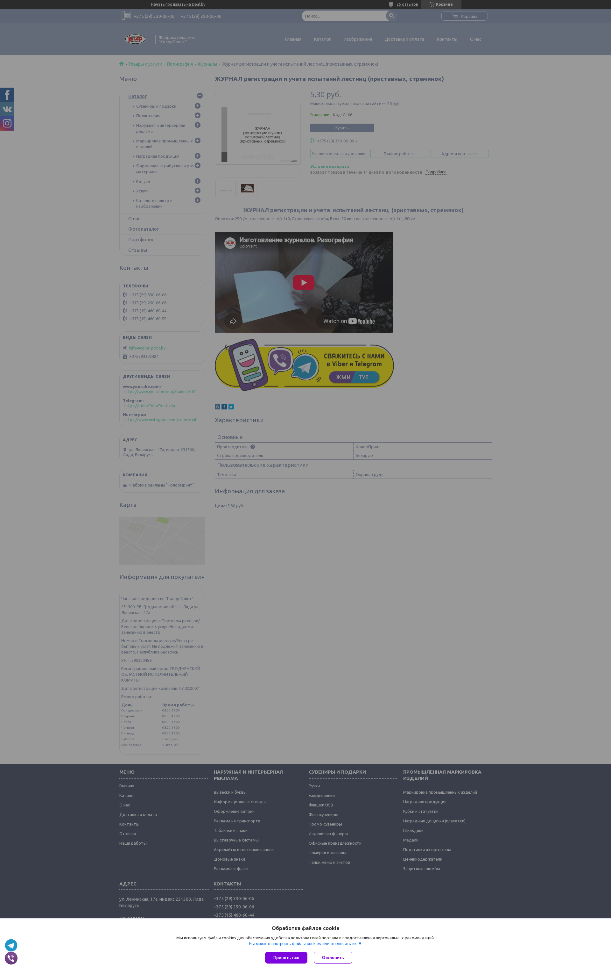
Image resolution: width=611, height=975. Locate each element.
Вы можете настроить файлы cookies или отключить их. (303, 943)
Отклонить (333, 957)
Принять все (286, 957)
